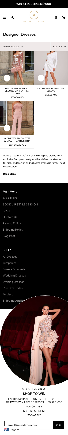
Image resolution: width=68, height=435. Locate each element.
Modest (8, 294)
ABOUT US (10, 198)
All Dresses (10, 256)
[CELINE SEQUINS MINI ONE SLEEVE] (51, 68)
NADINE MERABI (11, 47)
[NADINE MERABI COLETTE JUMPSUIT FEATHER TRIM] (17, 118)
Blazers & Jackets (14, 269)
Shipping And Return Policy (21, 300)
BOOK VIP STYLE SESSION (20, 204)
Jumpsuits (9, 263)
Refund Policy (12, 223)
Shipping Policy (13, 229)
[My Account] (56, 17)
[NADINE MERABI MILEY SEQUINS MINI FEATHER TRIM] (17, 68)
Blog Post (9, 236)
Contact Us (10, 217)
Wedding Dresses (14, 275)
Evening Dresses (13, 281)
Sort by (58, 47)
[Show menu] (4, 17)
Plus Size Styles (13, 288)
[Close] (63, 314)
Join (58, 425)
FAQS (6, 210)
